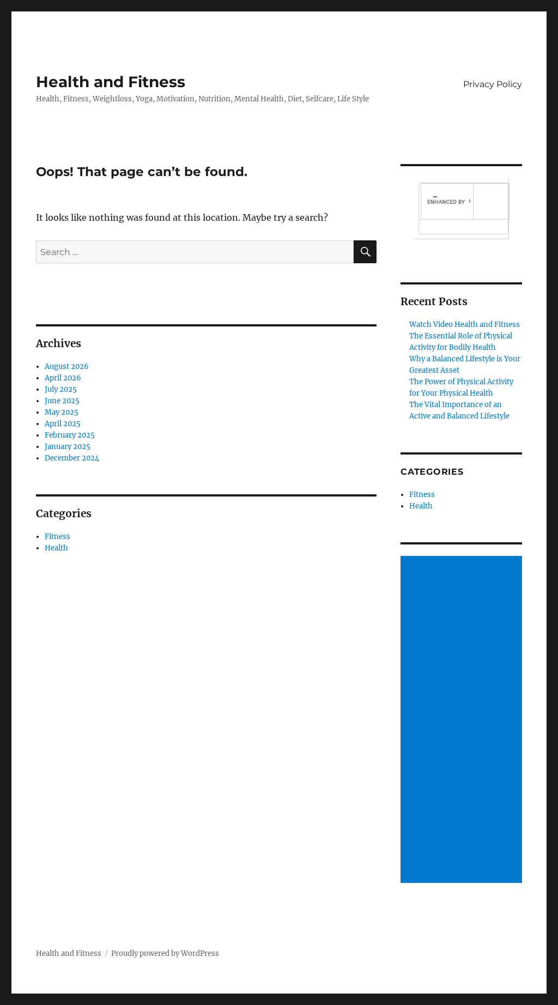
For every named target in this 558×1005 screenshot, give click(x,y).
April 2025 (63, 423)
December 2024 (72, 458)
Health (56, 548)
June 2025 (62, 400)
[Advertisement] (463, 720)
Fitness (57, 536)
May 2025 (61, 412)
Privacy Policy (492, 84)
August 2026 (67, 366)
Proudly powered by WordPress (165, 953)
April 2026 (63, 378)
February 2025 (70, 435)
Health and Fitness (110, 81)
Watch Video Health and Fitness (464, 324)
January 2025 (67, 446)
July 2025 (61, 389)
